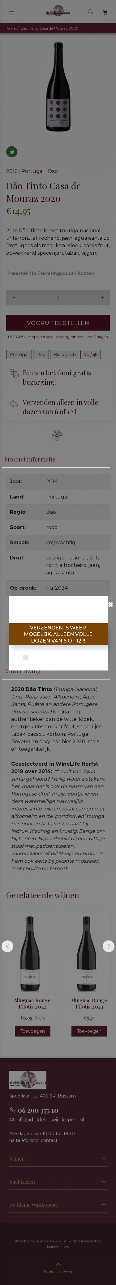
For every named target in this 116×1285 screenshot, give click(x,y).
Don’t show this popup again (62, 658)
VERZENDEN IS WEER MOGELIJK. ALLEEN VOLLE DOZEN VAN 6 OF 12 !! (58, 634)
